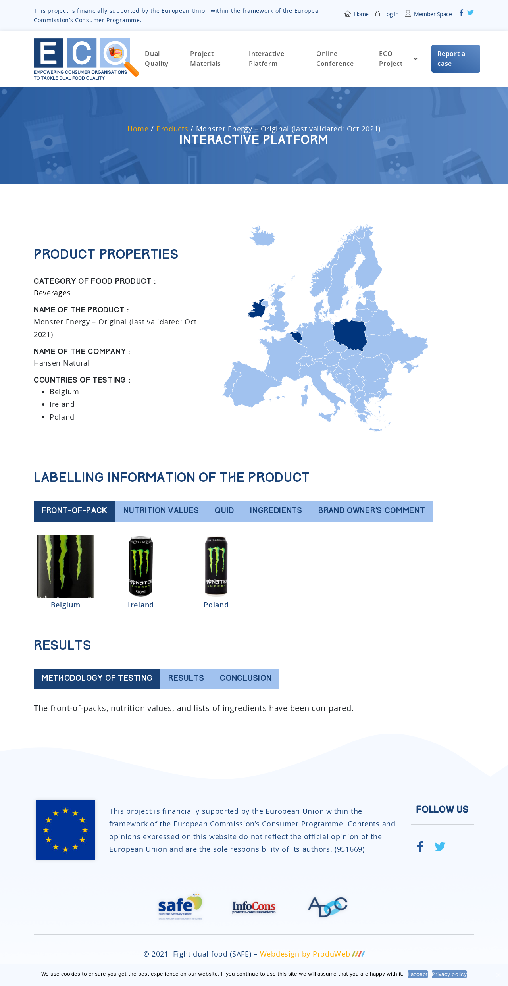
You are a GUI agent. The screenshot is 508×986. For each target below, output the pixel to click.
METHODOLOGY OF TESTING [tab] (97, 679)
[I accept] (498, 975)
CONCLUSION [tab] (245, 679)
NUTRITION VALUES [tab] (161, 511)
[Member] (378, 12)
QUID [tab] (224, 511)
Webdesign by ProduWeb (305, 953)
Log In (391, 14)
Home (361, 14)
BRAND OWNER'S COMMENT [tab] (371, 511)
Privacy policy (449, 974)
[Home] (348, 12)
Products (172, 128)
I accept (418, 974)
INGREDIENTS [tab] (276, 511)
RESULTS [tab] (186, 679)
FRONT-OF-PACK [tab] (75, 511)
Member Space (433, 14)
